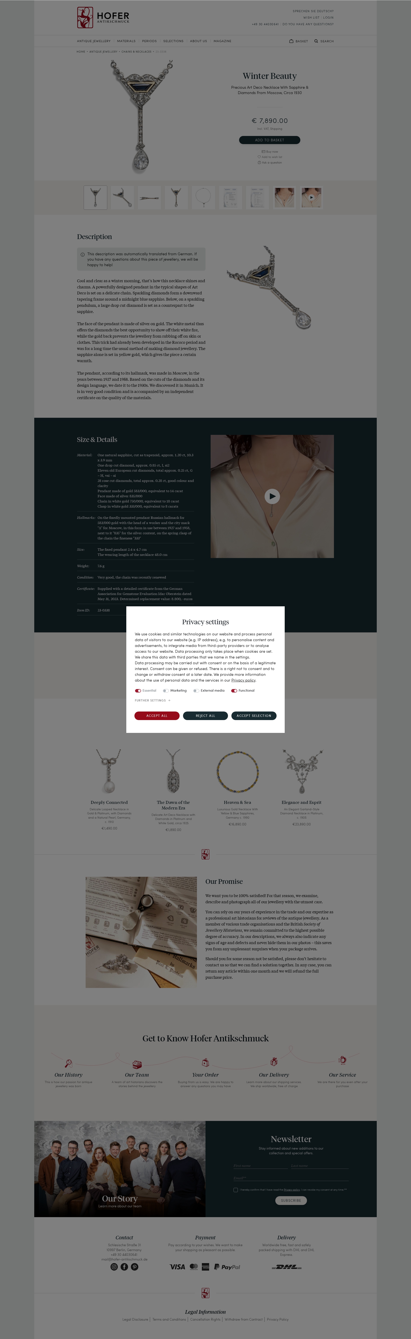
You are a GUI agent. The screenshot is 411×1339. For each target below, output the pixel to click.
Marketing (178, 690)
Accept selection (254, 716)
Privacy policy (243, 680)
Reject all (205, 716)
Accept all (157, 716)
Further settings (150, 700)
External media (213, 690)
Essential (149, 690)
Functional (247, 690)
